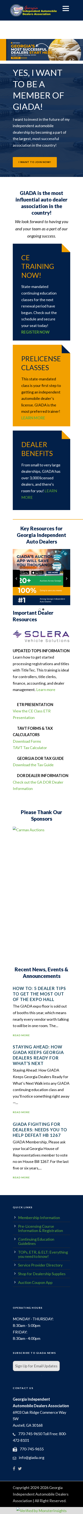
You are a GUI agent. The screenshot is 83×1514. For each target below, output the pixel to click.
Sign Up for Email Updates (36, 1366)
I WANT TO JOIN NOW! (35, 162)
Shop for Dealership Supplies (42, 1273)
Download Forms (27, 741)
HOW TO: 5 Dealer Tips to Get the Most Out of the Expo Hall (39, 994)
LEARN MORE (33, 418)
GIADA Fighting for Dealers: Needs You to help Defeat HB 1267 (40, 1130)
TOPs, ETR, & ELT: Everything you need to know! (43, 1254)
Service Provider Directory (40, 1265)
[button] (41, 50)
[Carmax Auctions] (28, 829)
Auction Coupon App (35, 1282)
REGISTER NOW (35, 332)
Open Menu (65, 8)
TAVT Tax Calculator (30, 747)
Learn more (45, 689)
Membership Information (39, 1217)
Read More (21, 1035)
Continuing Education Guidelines (36, 1241)
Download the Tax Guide (33, 764)
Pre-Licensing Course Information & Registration (40, 1228)
